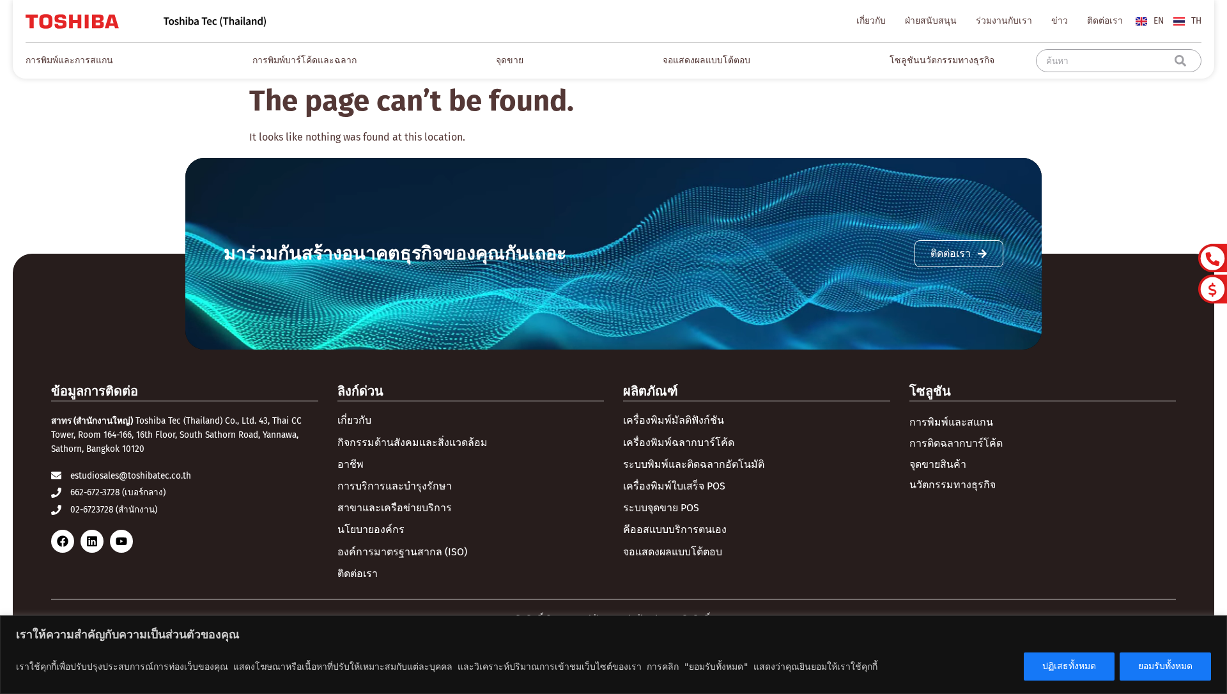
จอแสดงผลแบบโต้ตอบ (672, 552)
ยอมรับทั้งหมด (1165, 666)
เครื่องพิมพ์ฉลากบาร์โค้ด (678, 442)
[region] (613, 654)
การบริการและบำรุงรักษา (394, 486)
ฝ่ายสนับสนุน (931, 20)
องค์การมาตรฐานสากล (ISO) (402, 552)
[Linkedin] (92, 541)
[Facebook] (62, 541)
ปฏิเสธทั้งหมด (1069, 666)
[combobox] (1107, 60)
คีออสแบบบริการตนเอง (675, 529)
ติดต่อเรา (1105, 20)
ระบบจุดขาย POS (661, 508)
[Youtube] (121, 541)
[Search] (1183, 60)
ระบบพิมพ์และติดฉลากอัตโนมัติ (693, 464)
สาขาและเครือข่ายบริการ (394, 508)
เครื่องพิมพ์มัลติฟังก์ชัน (673, 420)
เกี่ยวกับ (871, 20)
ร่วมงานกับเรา (1004, 20)
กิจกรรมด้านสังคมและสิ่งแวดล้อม (412, 442)
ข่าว (1059, 20)
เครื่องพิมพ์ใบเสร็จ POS (674, 486)
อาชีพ (350, 464)
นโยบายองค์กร (371, 529)
